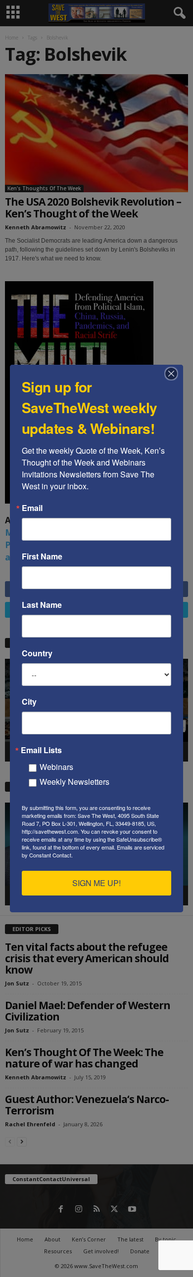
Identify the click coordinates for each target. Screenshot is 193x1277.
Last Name (42, 605)
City (29, 702)
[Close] (174, 374)
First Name (42, 556)
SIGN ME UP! (96, 883)
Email (32, 508)
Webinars (56, 766)
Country (37, 653)
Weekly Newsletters (74, 781)
